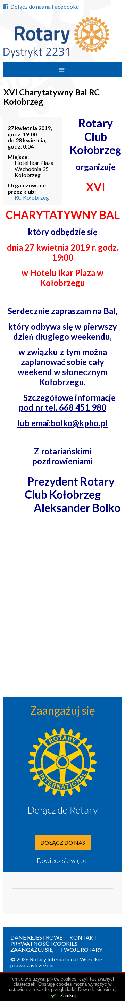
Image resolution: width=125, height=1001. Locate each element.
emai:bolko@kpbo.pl (69, 423)
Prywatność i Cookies (43, 943)
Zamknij (68, 995)
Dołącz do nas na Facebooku (44, 6)
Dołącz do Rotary (62, 810)
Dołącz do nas (62, 842)
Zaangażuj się (31, 949)
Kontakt (83, 937)
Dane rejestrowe (36, 937)
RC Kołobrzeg (32, 197)
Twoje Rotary (81, 949)
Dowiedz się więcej (62, 860)
